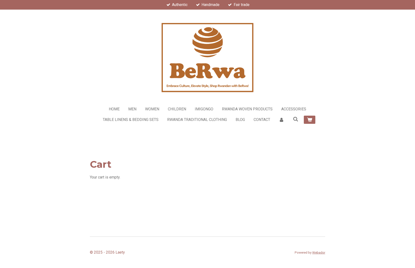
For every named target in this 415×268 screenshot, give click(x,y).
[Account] (281, 120)
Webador (318, 252)
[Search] (295, 119)
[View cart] (309, 120)
